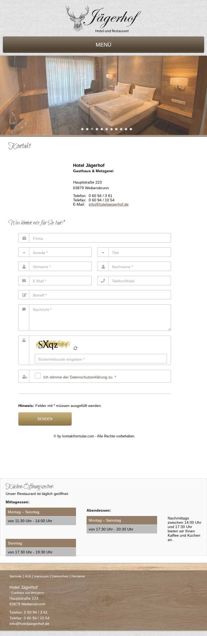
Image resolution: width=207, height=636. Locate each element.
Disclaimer (78, 576)
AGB (28, 576)
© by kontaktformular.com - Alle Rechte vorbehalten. (94, 436)
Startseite (15, 576)
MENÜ (103, 45)
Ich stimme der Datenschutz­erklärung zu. (78, 377)
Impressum (41, 576)
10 (126, 129)
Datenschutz (60, 576)
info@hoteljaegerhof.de (109, 204)
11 (131, 129)
